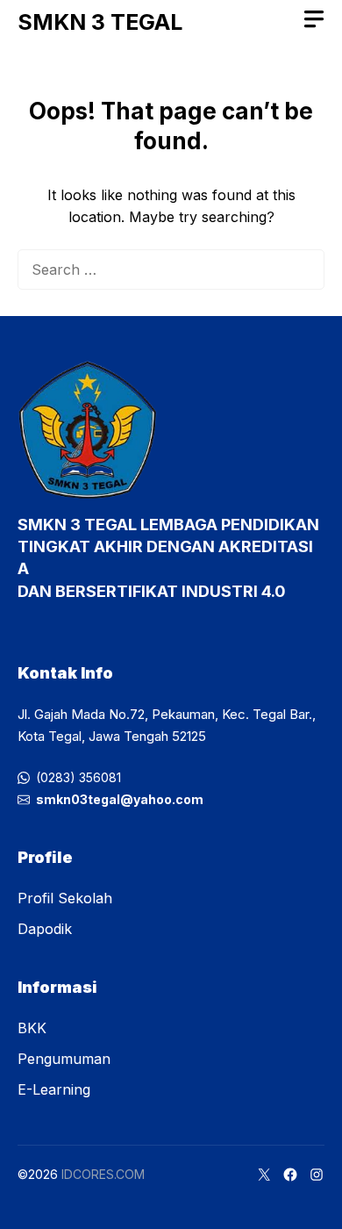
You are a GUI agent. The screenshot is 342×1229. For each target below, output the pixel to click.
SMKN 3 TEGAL (100, 22)
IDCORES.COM (103, 1174)
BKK (32, 1028)
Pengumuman (64, 1058)
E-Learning (54, 1089)
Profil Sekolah (65, 898)
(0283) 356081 (78, 777)
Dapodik (45, 929)
